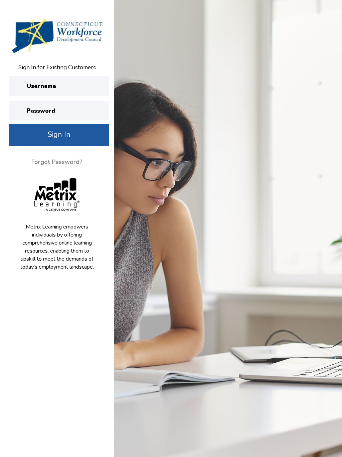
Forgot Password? (56, 162)
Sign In (59, 134)
